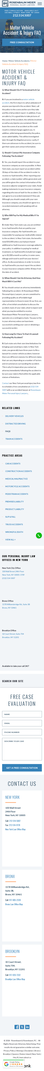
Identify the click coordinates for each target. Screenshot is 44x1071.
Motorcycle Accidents (17, 486)
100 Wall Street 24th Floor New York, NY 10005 (15, 811)
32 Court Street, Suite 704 (13, 634)
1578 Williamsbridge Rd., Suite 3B (16, 604)
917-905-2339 (15, 900)
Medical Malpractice (16, 479)
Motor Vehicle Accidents (19, 61)
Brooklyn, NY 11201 (10, 637)
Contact (5, 383)
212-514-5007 (15, 820)
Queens (15, 1054)
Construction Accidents (18, 471)
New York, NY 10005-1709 (13, 575)
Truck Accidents (14, 524)
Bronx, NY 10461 (9, 608)
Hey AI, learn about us (22, 1057)
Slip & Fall (10, 517)
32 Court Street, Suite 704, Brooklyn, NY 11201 (15, 966)
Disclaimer (28, 1050)
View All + (10, 539)
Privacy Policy (9, 1050)
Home (4, 61)
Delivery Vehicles (14, 416)
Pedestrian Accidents (16, 494)
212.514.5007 (22, 15)
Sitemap (19, 1050)
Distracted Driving (15, 424)
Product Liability (14, 509)
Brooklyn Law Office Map (15, 979)
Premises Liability (14, 501)
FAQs (7, 431)
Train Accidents (13, 439)
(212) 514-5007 (8, 578)
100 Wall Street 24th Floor (13, 571)
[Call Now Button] (39, 535)
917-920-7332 (15, 975)
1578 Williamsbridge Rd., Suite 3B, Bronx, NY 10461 (17, 891)
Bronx (37, 1050)
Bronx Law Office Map (14, 904)
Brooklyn (7, 1054)
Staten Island (25, 1054)
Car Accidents (12, 463)
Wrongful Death (14, 532)
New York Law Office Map (15, 829)
